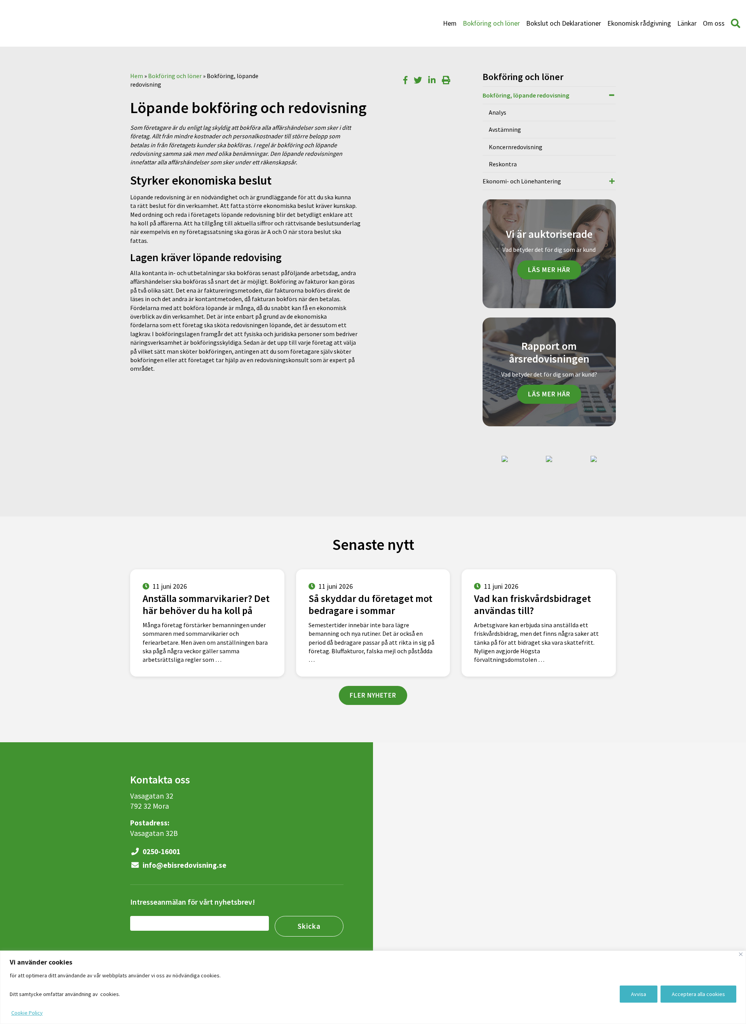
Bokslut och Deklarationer (563, 23)
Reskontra (503, 164)
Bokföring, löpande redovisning (526, 95)
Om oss (714, 23)
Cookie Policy (27, 1012)
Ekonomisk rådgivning (639, 23)
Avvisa (638, 994)
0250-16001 (160, 851)
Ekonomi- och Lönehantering (522, 181)
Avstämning (505, 129)
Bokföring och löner (491, 23)
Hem (450, 23)
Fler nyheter (373, 695)
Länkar (687, 23)
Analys (497, 112)
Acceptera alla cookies (698, 994)
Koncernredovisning (515, 147)
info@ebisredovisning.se (184, 865)
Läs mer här (549, 269)
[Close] (741, 954)
